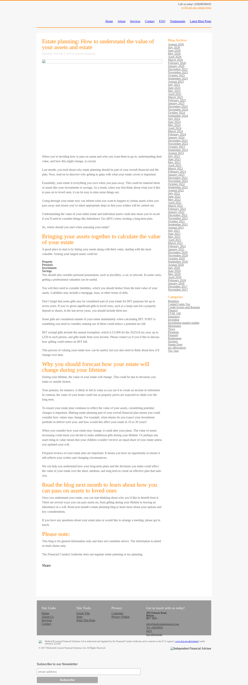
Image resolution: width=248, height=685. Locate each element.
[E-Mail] (102, 581)
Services (135, 21)
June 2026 (174, 50)
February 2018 (177, 280)
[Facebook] (102, 569)
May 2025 (174, 91)
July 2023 (174, 156)
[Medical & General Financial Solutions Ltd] (46, 17)
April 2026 (174, 56)
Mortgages (174, 326)
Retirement (174, 338)
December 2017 (178, 286)
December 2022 (178, 177)
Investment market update (183, 322)
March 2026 (175, 60)
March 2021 (175, 243)
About (121, 21)
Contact (149, 21)
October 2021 (176, 221)
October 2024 (176, 112)
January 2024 (176, 137)
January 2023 (176, 174)
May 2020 (174, 274)
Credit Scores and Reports (184, 307)
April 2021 (174, 240)
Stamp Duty (175, 344)
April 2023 (174, 165)
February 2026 (177, 63)
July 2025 (174, 84)
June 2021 (174, 233)
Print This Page (86, 620)
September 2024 (178, 115)
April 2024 (174, 128)
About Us (48, 616)
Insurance (174, 316)
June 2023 (174, 159)
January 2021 (176, 249)
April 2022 (174, 202)
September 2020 (178, 261)
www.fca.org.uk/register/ (186, 641)
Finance (173, 310)
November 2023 (178, 143)
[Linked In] (102, 577)
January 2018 (176, 283)
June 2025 (174, 87)
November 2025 (178, 72)
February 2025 (177, 100)
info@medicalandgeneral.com (162, 624)
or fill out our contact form (196, 7)
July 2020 (174, 268)
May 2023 (174, 162)
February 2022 (177, 209)
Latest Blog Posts (200, 21)
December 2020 (178, 252)
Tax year (173, 350)
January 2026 (176, 66)
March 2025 (175, 97)
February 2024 (177, 134)
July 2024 (174, 119)
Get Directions (154, 634)
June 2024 (174, 122)
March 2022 (175, 205)
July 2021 (174, 230)
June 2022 (174, 196)
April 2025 (174, 94)
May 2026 (174, 53)
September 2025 (178, 78)
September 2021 (178, 224)
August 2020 (176, 264)
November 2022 (178, 181)
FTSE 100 (174, 313)
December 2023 (178, 140)
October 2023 (176, 146)
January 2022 (176, 212)
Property (173, 335)
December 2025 (178, 69)
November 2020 (178, 255)
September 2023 (178, 150)
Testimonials (177, 21)
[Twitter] (102, 573)
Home (109, 21)
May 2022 (174, 199)
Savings (173, 341)
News (171, 329)
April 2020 (174, 277)
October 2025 (176, 75)
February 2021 (177, 246)
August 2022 (176, 190)
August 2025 (176, 81)
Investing (173, 319)
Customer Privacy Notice (120, 615)
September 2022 (178, 187)
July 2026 (174, 47)
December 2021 (178, 215)
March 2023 (175, 168)
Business (173, 301)
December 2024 (178, 106)
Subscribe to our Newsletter (57, 664)
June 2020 (174, 271)
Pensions (173, 332)
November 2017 (178, 289)
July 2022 (174, 193)
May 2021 (174, 236)
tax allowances (177, 347)
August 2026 (176, 44)
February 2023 (177, 171)
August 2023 (176, 153)
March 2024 (175, 131)
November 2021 (178, 218)
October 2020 (176, 258)
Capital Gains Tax (179, 304)
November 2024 (178, 109)
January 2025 (176, 103)
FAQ (162, 21)
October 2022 (176, 184)
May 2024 (174, 125)
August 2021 (176, 227)
